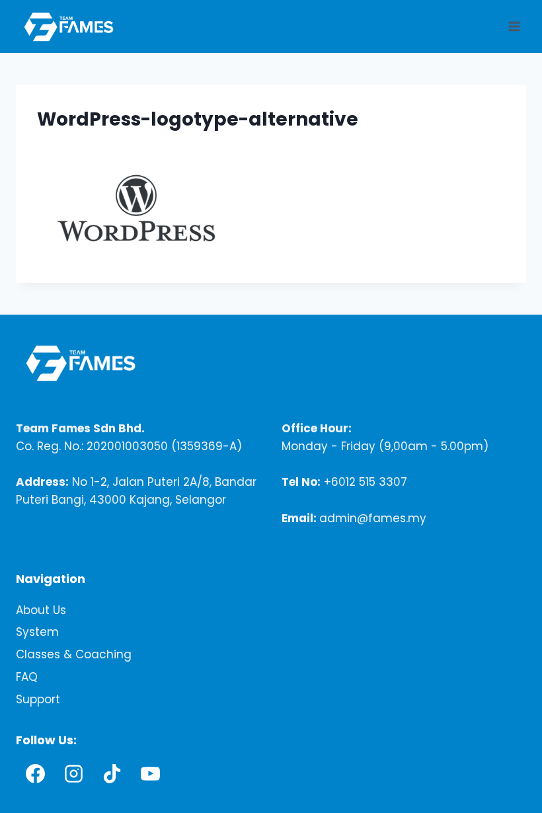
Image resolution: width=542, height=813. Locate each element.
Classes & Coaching (74, 655)
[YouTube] (150, 774)
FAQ (27, 677)
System (37, 632)
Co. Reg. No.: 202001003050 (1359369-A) (129, 446)
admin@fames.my (372, 518)
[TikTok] (112, 774)
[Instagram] (73, 774)
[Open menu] (514, 26)
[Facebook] (35, 774)
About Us (41, 610)
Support (38, 700)
